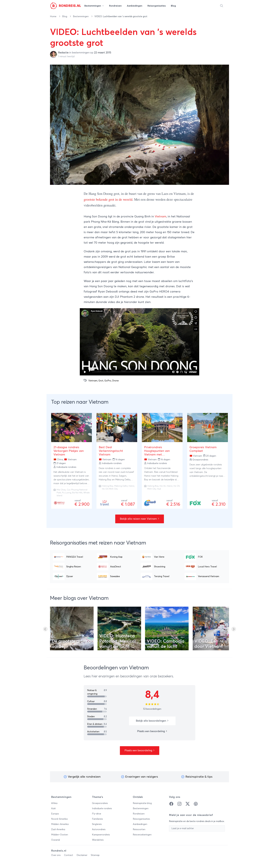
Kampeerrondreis (101, 834)
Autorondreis (98, 829)
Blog (65, 16)
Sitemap (95, 855)
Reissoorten (139, 829)
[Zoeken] (221, 6)
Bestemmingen (81, 16)
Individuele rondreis (102, 808)
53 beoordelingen (152, 709)
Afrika (54, 803)
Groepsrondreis (100, 803)
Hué (159, 489)
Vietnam (160, 216)
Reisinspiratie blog (142, 803)
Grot (100, 380)
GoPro (107, 380)
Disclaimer (82, 855)
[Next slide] (233, 629)
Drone (115, 380)
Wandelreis (98, 840)
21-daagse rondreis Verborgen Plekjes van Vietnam (68, 451)
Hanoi (131, 486)
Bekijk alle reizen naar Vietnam (139, 519)
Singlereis (97, 824)
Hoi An (163, 486)
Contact (68, 855)
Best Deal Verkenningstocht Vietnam (111, 451)
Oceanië (55, 840)
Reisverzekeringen (142, 834)
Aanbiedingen (140, 824)
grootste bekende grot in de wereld (108, 199)
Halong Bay (107, 486)
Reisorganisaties (141, 819)
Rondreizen (139, 814)
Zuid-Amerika (58, 829)
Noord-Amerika (59, 819)
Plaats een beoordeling (151, 731)
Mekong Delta (121, 486)
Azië (53, 808)
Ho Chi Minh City (110, 489)
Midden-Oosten (59, 834)
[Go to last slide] (45, 629)
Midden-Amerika (60, 824)
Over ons (56, 855)
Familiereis (97, 819)
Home (53, 16)
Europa (55, 814)
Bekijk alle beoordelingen (151, 721)
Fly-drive (96, 814)
